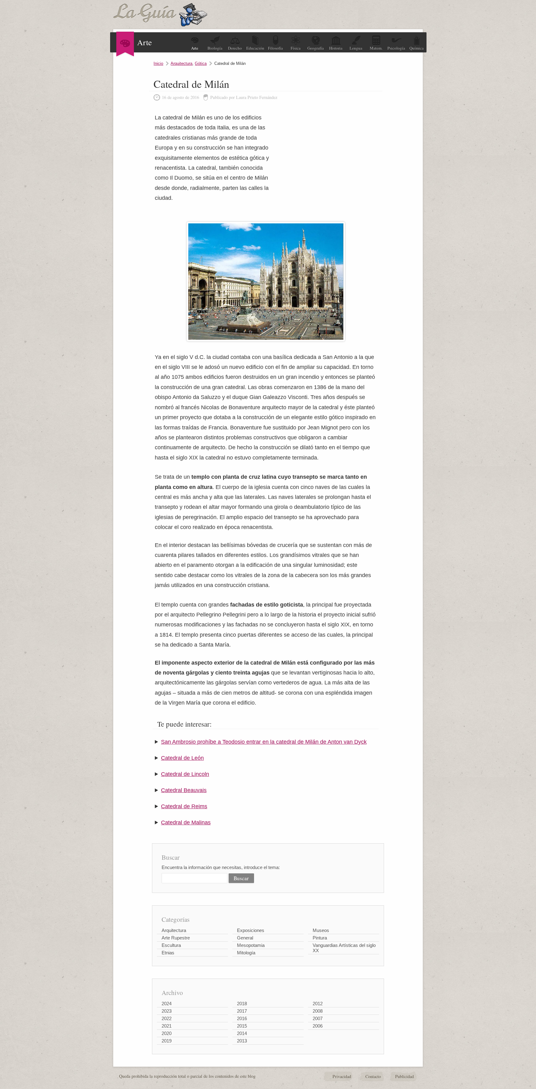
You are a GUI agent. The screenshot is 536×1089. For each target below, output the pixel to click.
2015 (242, 1025)
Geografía (315, 48)
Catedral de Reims (184, 806)
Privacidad (342, 1076)
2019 (167, 1040)
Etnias (168, 952)
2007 (318, 1018)
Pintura (320, 937)
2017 (242, 1011)
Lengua (356, 48)
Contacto (373, 1076)
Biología (215, 48)
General (245, 937)
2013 (242, 1040)
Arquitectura (181, 63)
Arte (194, 48)
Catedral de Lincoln (185, 774)
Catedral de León (182, 758)
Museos (321, 930)
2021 (167, 1025)
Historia (335, 48)
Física (296, 48)
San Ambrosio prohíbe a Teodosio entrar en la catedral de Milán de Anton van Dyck (264, 742)
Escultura (171, 945)
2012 (318, 1003)
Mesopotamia (251, 945)
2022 (167, 1018)
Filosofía (275, 48)
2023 (167, 1011)
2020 (167, 1033)
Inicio (158, 63)
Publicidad (404, 1076)
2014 (242, 1033)
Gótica (201, 63)
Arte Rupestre (176, 937)
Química (416, 48)
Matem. (376, 48)
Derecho (235, 48)
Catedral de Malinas (186, 822)
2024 (167, 1003)
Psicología (396, 48)
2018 (242, 1003)
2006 (318, 1025)
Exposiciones (250, 930)
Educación (255, 48)
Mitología (246, 952)
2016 (242, 1018)
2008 (318, 1011)
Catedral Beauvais (184, 790)
